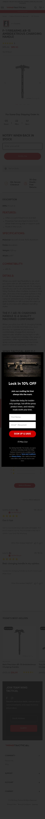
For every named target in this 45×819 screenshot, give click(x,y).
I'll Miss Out (23, 442)
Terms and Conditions (29, 454)
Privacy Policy (16, 456)
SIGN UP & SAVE (22, 434)
